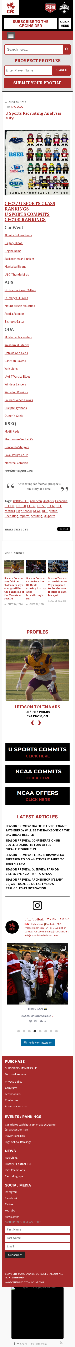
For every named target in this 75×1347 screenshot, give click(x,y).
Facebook (11, 1198)
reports (24, 516)
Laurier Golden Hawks (19, 400)
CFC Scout (18, 106)
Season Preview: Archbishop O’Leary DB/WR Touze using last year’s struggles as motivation (34, 883)
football (10, 511)
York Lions (11, 369)
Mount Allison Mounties (20, 306)
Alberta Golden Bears (18, 235)
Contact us (11, 1100)
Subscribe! (15, 1255)
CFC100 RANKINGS (25, 219)
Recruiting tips (14, 1176)
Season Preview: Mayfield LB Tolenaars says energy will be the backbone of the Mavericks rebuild (14, 588)
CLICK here (65, 24)
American (36, 501)
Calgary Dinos (14, 243)
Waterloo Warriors (16, 392)
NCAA (36, 511)
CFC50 (41, 506)
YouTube (10, 1210)
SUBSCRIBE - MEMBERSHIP (21, 1068)
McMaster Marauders (18, 337)
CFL (59, 506)
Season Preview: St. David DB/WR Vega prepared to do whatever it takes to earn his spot (58, 587)
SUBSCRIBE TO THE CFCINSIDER (31, 23)
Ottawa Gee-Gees (16, 353)
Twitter (9, 1204)
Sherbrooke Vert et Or (19, 439)
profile (53, 511)
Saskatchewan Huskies (20, 259)
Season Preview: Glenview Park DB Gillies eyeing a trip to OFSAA (32, 871)
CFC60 (51, 506)
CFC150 (21, 506)
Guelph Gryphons (16, 408)
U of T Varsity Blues (17, 376)
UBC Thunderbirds (17, 274)
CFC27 (31, 506)
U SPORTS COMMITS (27, 214)
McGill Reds (12, 431)
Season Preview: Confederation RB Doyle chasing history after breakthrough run (36, 588)
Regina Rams (13, 251)
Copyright (11, 1088)
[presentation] (32, 722)
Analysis (48, 501)
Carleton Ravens (15, 361)
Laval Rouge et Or (16, 455)
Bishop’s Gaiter (14, 321)
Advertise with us (16, 1106)
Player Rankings (15, 1136)
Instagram (11, 1192)
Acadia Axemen (14, 314)
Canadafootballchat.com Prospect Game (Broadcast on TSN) (30, 1127)
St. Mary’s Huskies (16, 298)
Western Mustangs (17, 345)
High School (24, 511)
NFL (44, 511)
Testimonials (13, 1094)
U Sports (49, 516)
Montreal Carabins (16, 463)
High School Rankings (18, 1142)
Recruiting (11, 516)
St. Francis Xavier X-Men (20, 290)
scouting (36, 516)
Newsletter (12, 1217)
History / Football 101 (18, 1164)
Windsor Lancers (15, 384)
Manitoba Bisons (15, 267)
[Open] (37, 974)
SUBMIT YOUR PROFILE (37, 82)
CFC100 (9, 506)
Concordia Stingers (17, 447)
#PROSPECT (21, 501)
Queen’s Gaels (14, 416)
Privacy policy (13, 1081)
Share (23, 1343)
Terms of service (15, 1074)
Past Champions (15, 1170)
